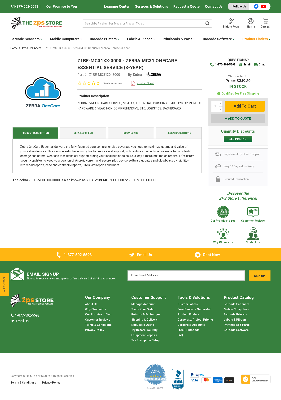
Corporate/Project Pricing (195, 319)
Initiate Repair (232, 26)
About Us (91, 304)
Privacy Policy (94, 330)
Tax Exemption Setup (145, 340)
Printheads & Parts (178, 39)
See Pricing (238, 138)
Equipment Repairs (144, 335)
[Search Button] (208, 23)
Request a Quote (186, 6)
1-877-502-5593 (225, 64)
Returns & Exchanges (145, 314)
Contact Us (214, 6)
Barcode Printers (103, 39)
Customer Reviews (97, 319)
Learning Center (117, 6)
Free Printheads (188, 330)
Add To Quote (239, 118)
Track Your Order (143, 309)
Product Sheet (145, 83)
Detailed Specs (83, 133)
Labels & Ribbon (140, 39)
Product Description (35, 133)
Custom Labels (188, 304)
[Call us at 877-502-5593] (13, 315)
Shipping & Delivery (144, 319)
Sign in (250, 26)
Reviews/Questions (179, 133)
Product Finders (255, 39)
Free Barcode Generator (194, 309)
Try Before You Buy (144, 330)
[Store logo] (32, 301)
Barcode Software (218, 39)
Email (247, 64)
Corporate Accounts (191, 325)
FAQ (180, 335)
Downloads (130, 133)
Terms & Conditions (98, 325)
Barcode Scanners (25, 39)
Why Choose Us (95, 309)
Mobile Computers (65, 39)
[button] (4, 284)
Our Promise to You (61, 6)
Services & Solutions (151, 6)
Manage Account (143, 304)
